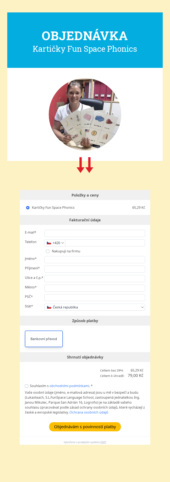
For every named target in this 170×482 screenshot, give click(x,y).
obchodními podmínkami (69, 386)
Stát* (29, 306)
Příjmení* (32, 268)
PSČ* (29, 296)
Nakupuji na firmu (65, 251)
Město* (31, 287)
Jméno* (31, 258)
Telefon (30, 242)
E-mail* (30, 232)
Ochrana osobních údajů (88, 412)
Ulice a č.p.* (34, 277)
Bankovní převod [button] (43, 339)
